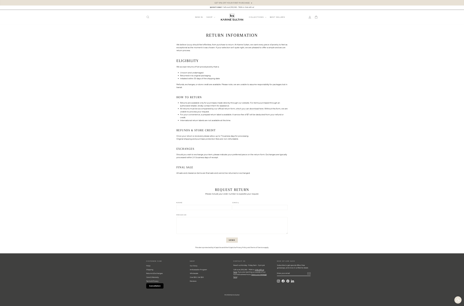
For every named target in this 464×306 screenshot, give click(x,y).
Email (236, 202)
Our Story (193, 266)
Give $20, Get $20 (197, 277)
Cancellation (155, 286)
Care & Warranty (152, 277)
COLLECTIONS (257, 17)
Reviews (193, 281)
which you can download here (250, 108)
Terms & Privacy (152, 281)
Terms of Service (257, 247)
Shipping (149, 270)
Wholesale (194, 273)
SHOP (210, 17)
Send (232, 240)
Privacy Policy (241, 247)
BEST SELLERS (277, 17)
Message (181, 215)
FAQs (148, 266)
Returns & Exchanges (154, 273)
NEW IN (199, 17)
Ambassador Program (198, 270)
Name (179, 202)
